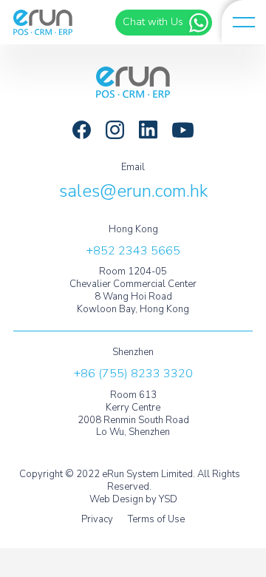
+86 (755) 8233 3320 (133, 373)
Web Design (116, 499)
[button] (244, 22)
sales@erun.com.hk (133, 191)
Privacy (97, 519)
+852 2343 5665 (133, 251)
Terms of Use (156, 519)
